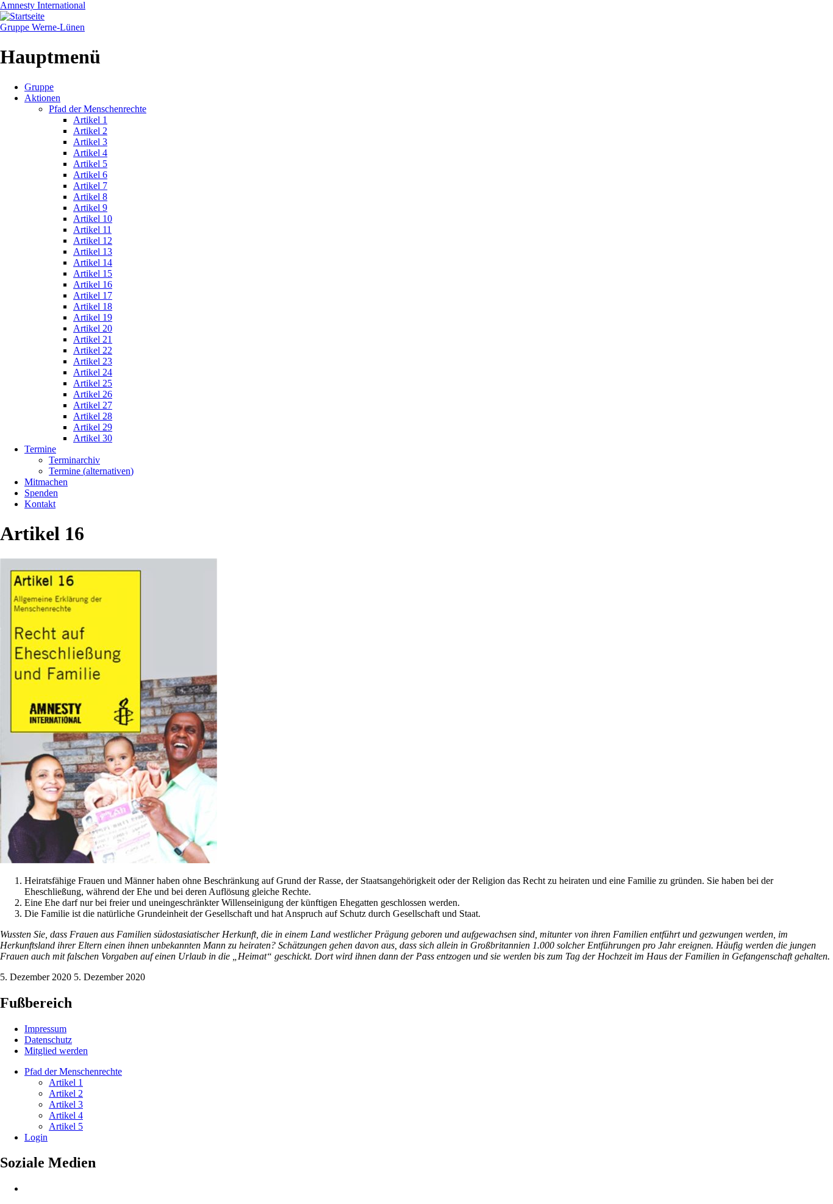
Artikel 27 (92, 405)
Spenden (41, 493)
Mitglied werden (56, 1050)
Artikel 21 (92, 339)
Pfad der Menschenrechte (97, 109)
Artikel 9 (90, 207)
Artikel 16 (92, 284)
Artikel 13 (92, 251)
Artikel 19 (92, 317)
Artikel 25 (92, 383)
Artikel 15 (92, 273)
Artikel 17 (92, 295)
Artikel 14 (92, 262)
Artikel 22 (92, 350)
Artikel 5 (90, 164)
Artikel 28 (92, 416)
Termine (40, 449)
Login (36, 1137)
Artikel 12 (92, 240)
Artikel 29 (92, 427)
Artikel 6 (90, 174)
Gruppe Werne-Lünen (42, 27)
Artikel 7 (90, 185)
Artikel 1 (90, 120)
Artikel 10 (92, 218)
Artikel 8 (90, 196)
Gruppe (39, 87)
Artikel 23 (92, 361)
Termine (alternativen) (91, 471)
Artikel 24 (92, 372)
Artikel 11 (92, 229)
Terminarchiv (74, 460)
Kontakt (39, 504)
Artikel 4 (90, 153)
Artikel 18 (92, 306)
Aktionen (42, 98)
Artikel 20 (92, 328)
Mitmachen (46, 482)
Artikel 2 (90, 131)
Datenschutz (48, 1040)
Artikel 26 (92, 394)
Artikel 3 (90, 142)
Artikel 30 (92, 438)
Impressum (45, 1029)
